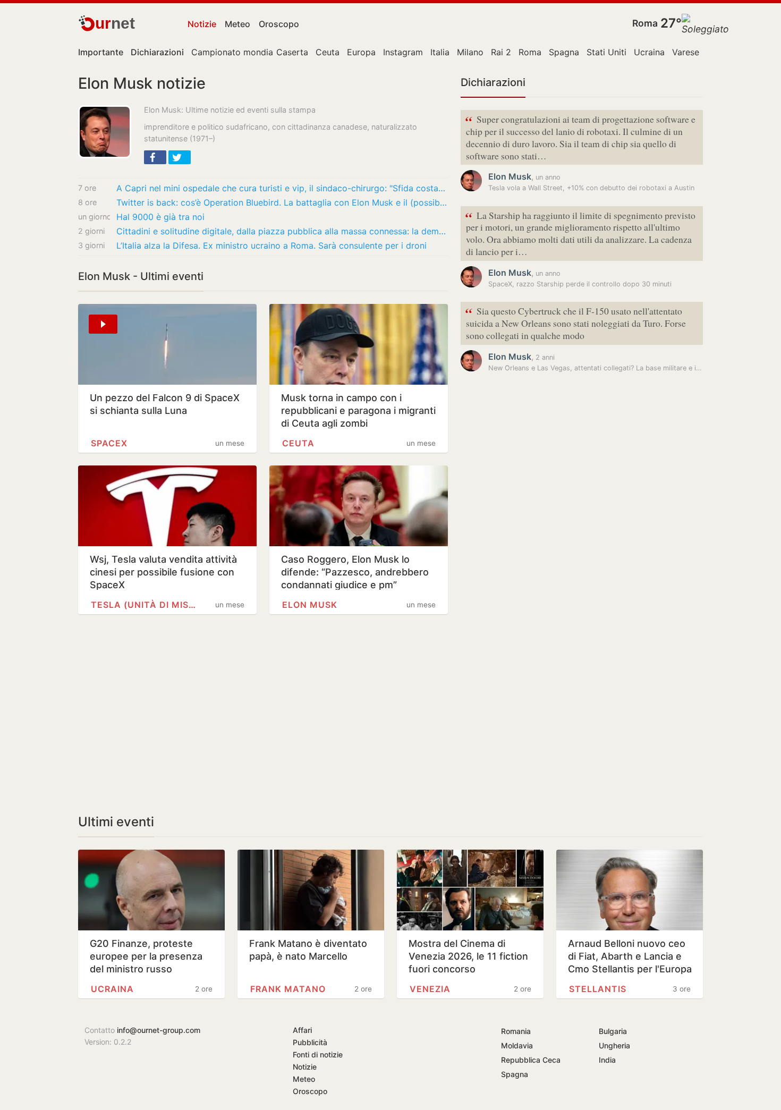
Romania (516, 1031)
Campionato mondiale (235, 52)
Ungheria (614, 1045)
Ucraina (649, 52)
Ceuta (327, 52)
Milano (470, 52)
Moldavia (517, 1045)
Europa (361, 52)
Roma (645, 23)
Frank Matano (288, 989)
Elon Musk (309, 604)
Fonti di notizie (318, 1054)
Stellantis (597, 989)
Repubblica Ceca (531, 1059)
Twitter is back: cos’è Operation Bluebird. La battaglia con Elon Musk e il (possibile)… (282, 202)
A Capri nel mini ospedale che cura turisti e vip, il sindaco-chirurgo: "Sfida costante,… (282, 188)
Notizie (202, 24)
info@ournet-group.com (158, 1030)
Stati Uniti (606, 52)
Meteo (237, 24)
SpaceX (109, 443)
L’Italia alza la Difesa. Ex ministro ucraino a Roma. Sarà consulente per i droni (271, 245)
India (607, 1059)
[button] (155, 157)
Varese (685, 52)
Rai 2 (501, 52)
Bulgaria (613, 1031)
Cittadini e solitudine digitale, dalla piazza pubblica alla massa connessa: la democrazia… (282, 231)
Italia (439, 52)
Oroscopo (279, 24)
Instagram (403, 52)
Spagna (564, 52)
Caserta (292, 52)
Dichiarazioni (493, 82)
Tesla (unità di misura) (144, 604)
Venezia (430, 989)
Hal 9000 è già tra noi (160, 216)
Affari (302, 1030)
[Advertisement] (263, 714)
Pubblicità (310, 1042)
